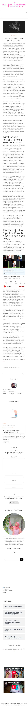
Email (14, 480)
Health (12, 35)
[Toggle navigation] (1, 17)
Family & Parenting (7, 423)
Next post (23, 374)
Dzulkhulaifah (7, 389)
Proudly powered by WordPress (9, 703)
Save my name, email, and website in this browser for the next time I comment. (14, 497)
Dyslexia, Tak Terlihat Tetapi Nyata (14, 430)
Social (15, 35)
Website (14, 487)
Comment (14, 457)
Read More (6, 441)
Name (14, 474)
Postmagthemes (21, 705)
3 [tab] (14, 447)
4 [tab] (16, 447)
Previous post (6, 374)
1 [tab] (11, 447)
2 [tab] (13, 447)
